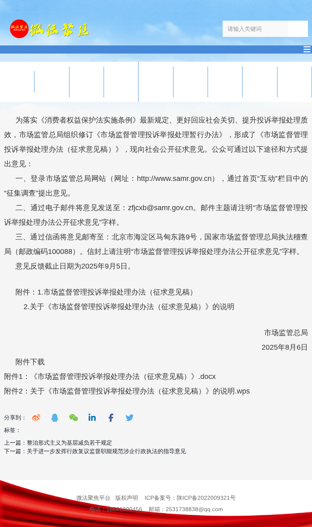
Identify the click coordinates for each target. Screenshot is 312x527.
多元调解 (182, 82)
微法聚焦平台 (93, 498)
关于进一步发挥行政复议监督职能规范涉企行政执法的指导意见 (106, 451)
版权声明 (126, 498)
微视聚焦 (286, 82)
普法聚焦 (252, 82)
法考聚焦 (217, 82)
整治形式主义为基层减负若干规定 (69, 442)
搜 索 (297, 28)
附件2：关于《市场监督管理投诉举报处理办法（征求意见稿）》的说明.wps (127, 391)
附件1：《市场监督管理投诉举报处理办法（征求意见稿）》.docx (110, 376)
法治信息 (44, 82)
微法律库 (78, 82)
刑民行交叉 (113, 81)
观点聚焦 (148, 82)
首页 (9, 81)
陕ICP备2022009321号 (206, 498)
